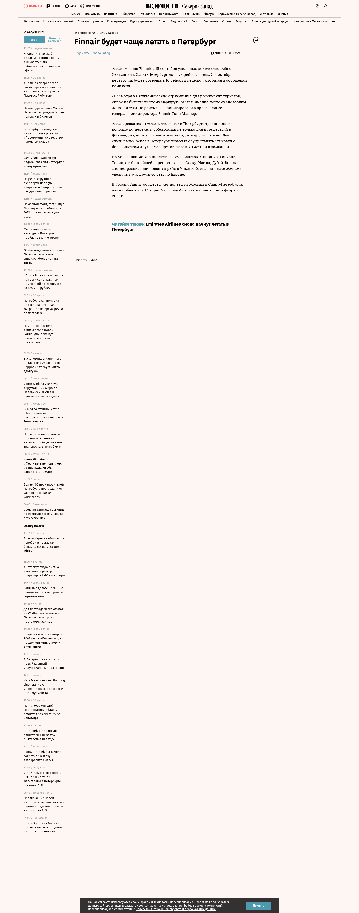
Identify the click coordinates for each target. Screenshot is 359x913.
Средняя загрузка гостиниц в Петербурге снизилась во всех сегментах (44, 514)
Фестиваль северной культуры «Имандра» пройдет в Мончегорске (41, 233)
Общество (128, 14)
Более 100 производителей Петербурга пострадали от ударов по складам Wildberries (44, 491)
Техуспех (242, 21)
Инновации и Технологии (310, 21)
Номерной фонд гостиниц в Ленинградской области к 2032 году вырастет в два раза (44, 210)
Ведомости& (179, 21)
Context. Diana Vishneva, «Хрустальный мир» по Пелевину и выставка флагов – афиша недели (41, 390)
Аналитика (211, 21)
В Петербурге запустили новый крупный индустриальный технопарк (44, 664)
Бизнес (75, 14)
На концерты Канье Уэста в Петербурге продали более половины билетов (44, 112)
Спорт (195, 21)
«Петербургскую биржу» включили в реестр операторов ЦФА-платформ (44, 571)
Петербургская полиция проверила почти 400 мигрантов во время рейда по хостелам (43, 307)
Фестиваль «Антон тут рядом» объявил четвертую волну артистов (44, 162)
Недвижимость (169, 14)
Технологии (147, 14)
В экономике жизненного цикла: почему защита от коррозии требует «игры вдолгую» (42, 365)
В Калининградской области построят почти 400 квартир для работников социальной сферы (42, 62)
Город (162, 21)
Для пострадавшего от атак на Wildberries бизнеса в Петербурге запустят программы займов (44, 615)
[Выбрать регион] (317, 6)
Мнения (283, 14)
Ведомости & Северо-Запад (237, 14)
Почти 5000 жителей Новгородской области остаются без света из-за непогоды (42, 712)
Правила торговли (90, 21)
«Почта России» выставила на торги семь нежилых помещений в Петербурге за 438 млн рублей (43, 282)
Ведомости (31, 21)
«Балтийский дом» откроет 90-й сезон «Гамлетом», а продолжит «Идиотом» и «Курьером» (44, 640)
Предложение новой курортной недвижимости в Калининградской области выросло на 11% (44, 804)
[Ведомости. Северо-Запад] (196, 6)
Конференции (116, 21)
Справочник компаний (58, 21)
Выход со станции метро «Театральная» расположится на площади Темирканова (43, 415)
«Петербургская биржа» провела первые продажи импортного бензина (43, 827)
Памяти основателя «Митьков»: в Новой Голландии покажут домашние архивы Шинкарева (38, 334)
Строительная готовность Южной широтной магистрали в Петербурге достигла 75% (42, 779)
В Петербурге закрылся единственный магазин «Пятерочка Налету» (41, 735)
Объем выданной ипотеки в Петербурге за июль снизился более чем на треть (44, 256)
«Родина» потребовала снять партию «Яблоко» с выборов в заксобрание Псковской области (42, 89)
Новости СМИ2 (86, 260)
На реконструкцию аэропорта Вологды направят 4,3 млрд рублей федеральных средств (43, 185)
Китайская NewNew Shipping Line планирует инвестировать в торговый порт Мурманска (44, 687)
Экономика (92, 14)
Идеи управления (142, 21)
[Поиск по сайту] (325, 6)
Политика (110, 14)
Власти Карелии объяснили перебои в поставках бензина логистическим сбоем (44, 544)
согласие (150, 905)
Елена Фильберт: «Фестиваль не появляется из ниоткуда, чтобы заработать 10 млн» (43, 465)
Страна (226, 21)
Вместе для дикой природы (270, 21)
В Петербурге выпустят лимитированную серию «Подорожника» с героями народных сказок (43, 135)
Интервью (266, 14)
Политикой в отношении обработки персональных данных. (176, 909)
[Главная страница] (162, 6)
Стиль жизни (191, 14)
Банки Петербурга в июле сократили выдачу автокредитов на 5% (42, 756)
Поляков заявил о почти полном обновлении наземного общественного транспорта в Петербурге (43, 440)
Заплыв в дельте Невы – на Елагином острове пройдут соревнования (43, 592)
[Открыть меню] (334, 6)
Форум (209, 14)
